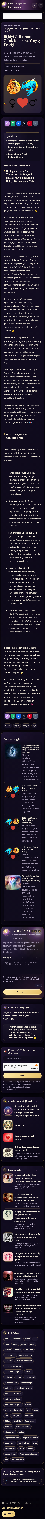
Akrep (27, 1338)
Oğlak (16, 725)
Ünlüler (30, 1448)
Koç (28, 1410)
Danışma (7, 957)
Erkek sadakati (25, 1355)
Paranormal (30, 1421)
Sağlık (21, 1432)
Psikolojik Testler (23, 1426)
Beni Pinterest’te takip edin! (17, 165)
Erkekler (8, 1361)
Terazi (21, 1448)
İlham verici (30, 1377)
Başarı (23, 1344)
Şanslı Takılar (23, 1443)
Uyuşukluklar (10, 1454)
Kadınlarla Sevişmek (13, 1404)
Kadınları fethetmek (23, 1388)
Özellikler (17, 1421)
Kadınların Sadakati (13, 1399)
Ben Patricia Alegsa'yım (18, 1007)
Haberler (8, 1377)
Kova (36, 1410)
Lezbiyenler (16, 1415)
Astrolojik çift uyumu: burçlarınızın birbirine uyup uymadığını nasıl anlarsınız (30, 748)
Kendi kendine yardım (14, 1410)
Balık (7, 1344)
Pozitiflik (8, 1426)
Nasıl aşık (29, 1415)
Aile (6, 1338)
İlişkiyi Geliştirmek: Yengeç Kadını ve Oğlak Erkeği (29, 820)
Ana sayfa (8, 25)
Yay (6, 1459)
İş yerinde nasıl (11, 1382)
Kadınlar (8, 1388)
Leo (6, 1415)
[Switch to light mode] (34, 5)
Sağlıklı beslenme (12, 1437)
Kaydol (22, 1075)
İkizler (18, 1377)
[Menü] (40, 5)
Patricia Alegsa (17, 66)
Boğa (32, 1344)
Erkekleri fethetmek (24, 1361)
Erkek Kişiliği (10, 1355)
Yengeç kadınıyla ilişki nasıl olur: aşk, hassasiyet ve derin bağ (31, 878)
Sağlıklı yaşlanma (30, 1437)
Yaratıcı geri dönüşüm (29, 1454)
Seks (35, 1443)
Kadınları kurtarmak (13, 1393)
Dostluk (18, 1350)
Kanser (17, 25)
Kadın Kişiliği (26, 1382)
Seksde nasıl (10, 1448)
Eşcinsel (28, 1371)
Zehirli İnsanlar (17, 1459)
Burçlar (26, 725)
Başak (15, 1344)
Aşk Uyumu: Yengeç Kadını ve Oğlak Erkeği (30, 849)
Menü (8, 1513)
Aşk (34, 725)
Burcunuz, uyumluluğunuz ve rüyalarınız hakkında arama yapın (21, 1480)
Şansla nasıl (10, 1443)
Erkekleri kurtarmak (13, 1366)
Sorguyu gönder (22, 992)
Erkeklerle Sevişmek (13, 1371)
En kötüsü (29, 1350)
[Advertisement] (22, 16)
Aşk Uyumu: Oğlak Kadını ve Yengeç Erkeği (29, 788)
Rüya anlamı (10, 1432)
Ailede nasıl (16, 1338)
